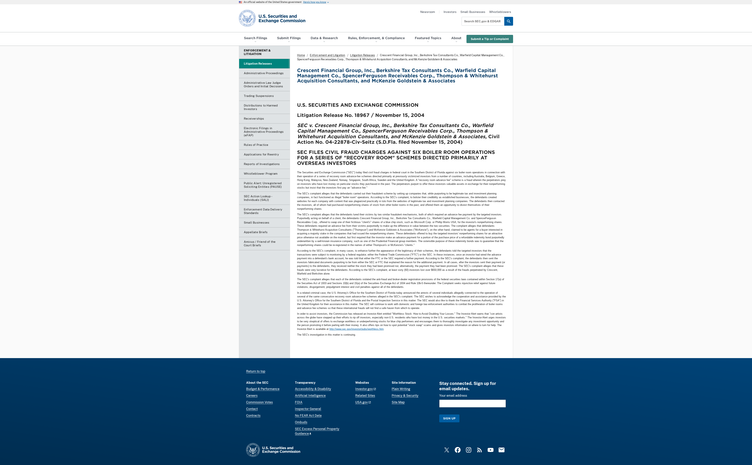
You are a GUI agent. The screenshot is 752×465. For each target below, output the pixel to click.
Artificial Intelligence (310, 395)
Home (301, 55)
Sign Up (449, 418)
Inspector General (308, 409)
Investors (450, 12)
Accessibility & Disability (313, 389)
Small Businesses (472, 12)
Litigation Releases (362, 55)
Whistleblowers (500, 12)
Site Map (398, 402)
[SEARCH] (508, 21)
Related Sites (365, 395)
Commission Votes (259, 402)
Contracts (253, 415)
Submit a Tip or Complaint (490, 39)
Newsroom (427, 12)
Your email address (453, 395)
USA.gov (361, 402)
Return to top (255, 371)
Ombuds (301, 422)
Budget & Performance (262, 389)
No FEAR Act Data (308, 415)
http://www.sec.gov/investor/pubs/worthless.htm (356, 329)
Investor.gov (364, 389)
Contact (252, 409)
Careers (252, 395)
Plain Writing (401, 389)
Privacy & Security (405, 395)
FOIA (298, 402)
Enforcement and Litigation (327, 55)
